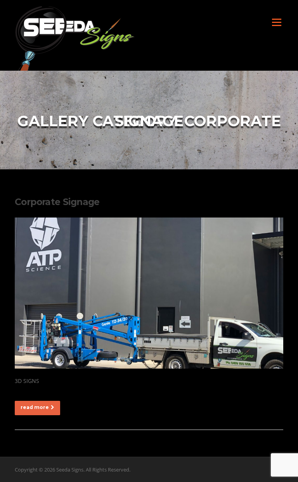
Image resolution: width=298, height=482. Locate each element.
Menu (276, 22)
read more (35, 407)
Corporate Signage (57, 202)
